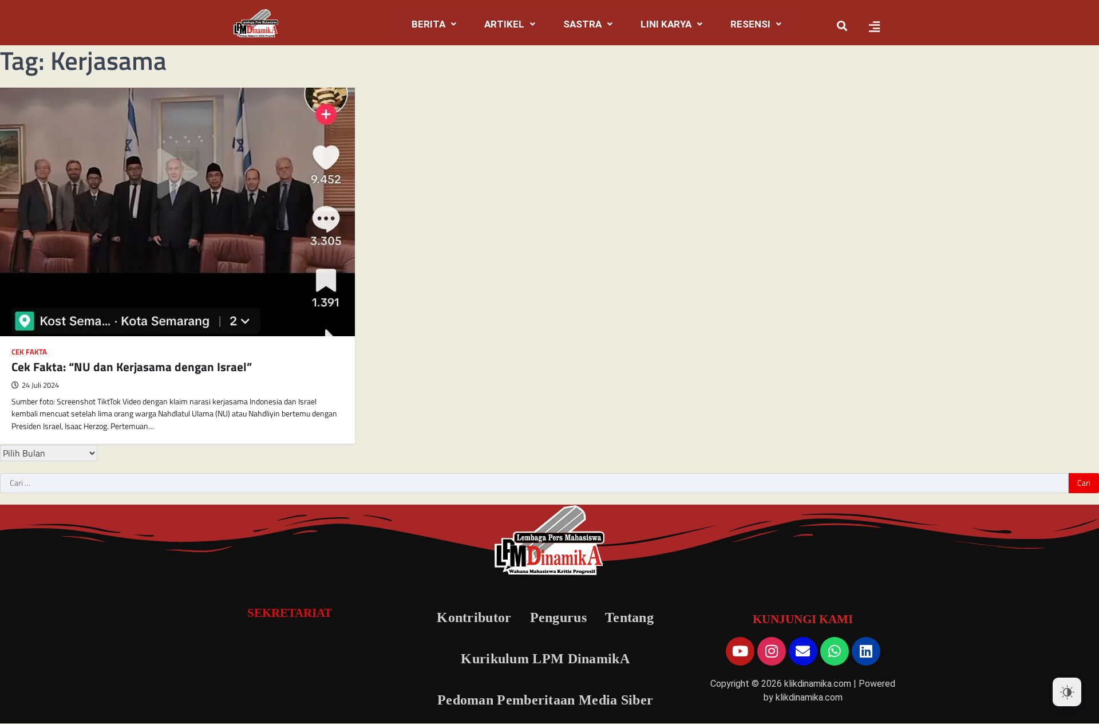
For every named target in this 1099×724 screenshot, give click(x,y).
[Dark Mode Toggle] (1067, 692)
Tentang (629, 617)
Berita (428, 24)
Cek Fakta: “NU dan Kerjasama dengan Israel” (131, 366)
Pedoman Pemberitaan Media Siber (545, 699)
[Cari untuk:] (534, 483)
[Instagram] (771, 651)
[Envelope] (803, 651)
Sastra (582, 24)
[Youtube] (740, 651)
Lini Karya (666, 24)
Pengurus (558, 617)
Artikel (504, 24)
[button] (434, 24)
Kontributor (474, 617)
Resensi (750, 24)
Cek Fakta (29, 352)
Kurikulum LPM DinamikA (545, 658)
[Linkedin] (866, 651)
